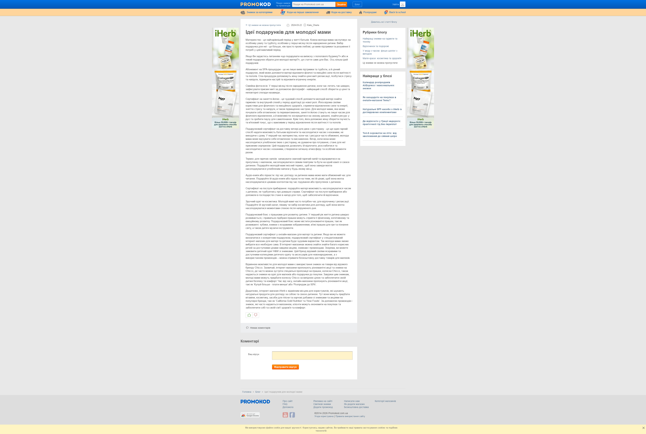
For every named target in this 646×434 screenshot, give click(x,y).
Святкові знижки (322, 404)
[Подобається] (249, 315)
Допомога (288, 407)
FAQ (285, 404)
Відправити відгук (285, 366)
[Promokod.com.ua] (256, 4)
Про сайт (288, 401)
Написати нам (352, 401)
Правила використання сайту (350, 416)
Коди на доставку (341, 12)
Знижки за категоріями (259, 12)
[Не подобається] (255, 315)
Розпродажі (369, 12)
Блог (357, 4)
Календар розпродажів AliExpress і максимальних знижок (378, 85)
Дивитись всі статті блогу (384, 22)
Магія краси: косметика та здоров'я (382, 58)
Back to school (397, 12)
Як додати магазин (354, 404)
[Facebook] (293, 415)
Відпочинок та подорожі (376, 46)
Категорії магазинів (385, 401)
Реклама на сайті (322, 401)
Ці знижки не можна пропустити (264, 25)
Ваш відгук (253, 354)
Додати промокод (323, 407)
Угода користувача (323, 416)
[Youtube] (286, 415)
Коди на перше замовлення (303, 12)
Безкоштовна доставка (356, 407)
